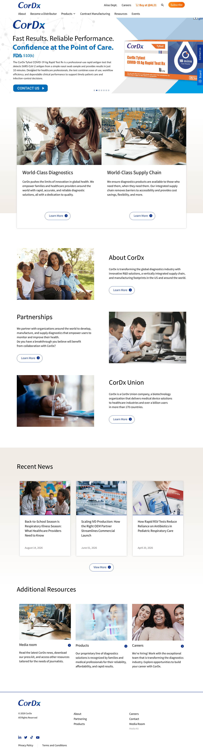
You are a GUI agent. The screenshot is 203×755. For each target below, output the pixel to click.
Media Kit (134, 729)
